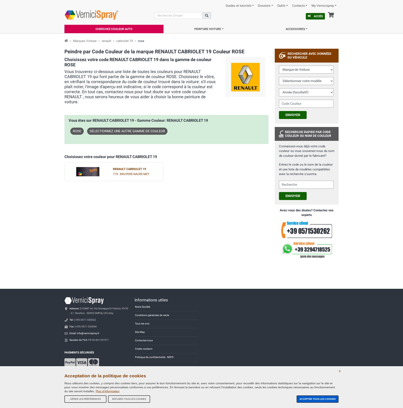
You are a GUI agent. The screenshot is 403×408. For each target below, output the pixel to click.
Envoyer (292, 115)
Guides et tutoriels (238, 6)
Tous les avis (142, 323)
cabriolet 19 (124, 41)
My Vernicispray (322, 6)
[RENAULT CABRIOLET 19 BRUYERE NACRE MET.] (88, 171)
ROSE (77, 131)
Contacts (298, 6)
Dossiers (264, 6)
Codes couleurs (143, 348)
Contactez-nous (144, 340)
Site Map (140, 332)
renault (106, 41)
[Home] (66, 41)
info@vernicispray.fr (88, 333)
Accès (318, 16)
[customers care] (307, 229)
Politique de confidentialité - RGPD (154, 357)
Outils (281, 6)
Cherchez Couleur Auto (114, 29)
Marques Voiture (85, 41)
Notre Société (142, 306)
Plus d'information (107, 391)
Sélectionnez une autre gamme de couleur (127, 131)
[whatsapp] (307, 250)
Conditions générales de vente (152, 315)
